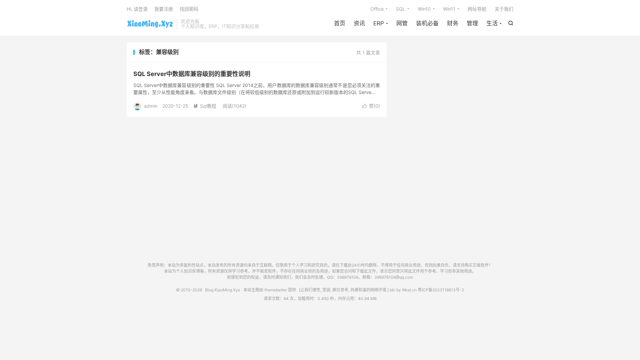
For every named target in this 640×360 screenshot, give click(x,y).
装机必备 (427, 23)
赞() (371, 106)
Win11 (449, 9)
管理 (472, 23)
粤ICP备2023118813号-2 (441, 289)
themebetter (275, 289)
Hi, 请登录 (137, 9)
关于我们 (504, 9)
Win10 (424, 9)
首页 (339, 23)
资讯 (359, 23)
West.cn (409, 289)
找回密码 (189, 9)
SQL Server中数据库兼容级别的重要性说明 (191, 73)
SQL (400, 9)
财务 (452, 23)
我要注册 (163, 9)
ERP (378, 23)
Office (377, 9)
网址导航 (477, 9)
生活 (492, 23)
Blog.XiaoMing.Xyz (150, 23)
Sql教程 (204, 106)
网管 (402, 23)
